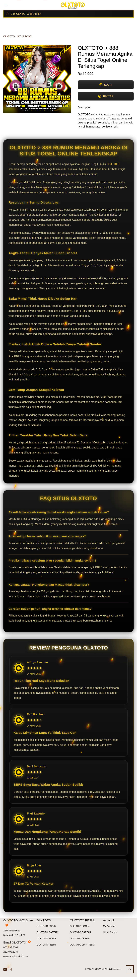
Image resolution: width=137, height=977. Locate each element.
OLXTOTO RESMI (46, 944)
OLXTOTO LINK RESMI (82, 944)
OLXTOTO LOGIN (46, 926)
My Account (109, 926)
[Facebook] (11, 969)
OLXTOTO (9, 36)
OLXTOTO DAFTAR (47, 932)
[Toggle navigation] (5, 5)
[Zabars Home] (72, 5)
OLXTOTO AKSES (46, 938)
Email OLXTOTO (14, 942)
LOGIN (108, 84)
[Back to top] (130, 969)
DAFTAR (108, 96)
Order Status (110, 932)
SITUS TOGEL (25, 36)
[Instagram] (5, 969)
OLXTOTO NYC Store (18, 920)
